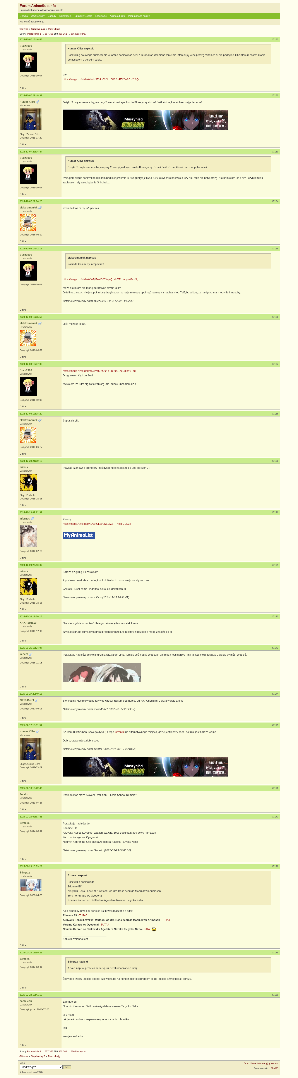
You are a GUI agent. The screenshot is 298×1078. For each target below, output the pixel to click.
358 (51, 33)
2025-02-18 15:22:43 (31, 788)
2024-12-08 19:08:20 (31, 413)
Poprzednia (33, 33)
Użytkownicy (38, 16)
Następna (80, 33)
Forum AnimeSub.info (38, 6)
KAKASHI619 (28, 622)
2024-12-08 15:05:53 (31, 317)
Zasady (52, 16)
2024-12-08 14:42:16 (31, 248)
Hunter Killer (27, 101)
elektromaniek (29, 207)
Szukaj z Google (83, 16)
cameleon (26, 1001)
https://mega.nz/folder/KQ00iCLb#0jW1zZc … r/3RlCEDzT (97, 523)
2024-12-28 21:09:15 (31, 461)
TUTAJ (83, 915)
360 (60, 33)
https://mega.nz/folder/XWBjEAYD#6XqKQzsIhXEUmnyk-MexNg (100, 279)
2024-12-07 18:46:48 (31, 39)
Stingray (25, 872)
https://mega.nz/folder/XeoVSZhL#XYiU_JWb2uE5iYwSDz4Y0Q (101, 79)
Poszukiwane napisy (139, 16)
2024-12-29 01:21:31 (31, 512)
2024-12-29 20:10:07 (31, 565)
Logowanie (101, 16)
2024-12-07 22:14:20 (31, 201)
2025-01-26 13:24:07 (31, 647)
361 (65, 33)
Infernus (25, 518)
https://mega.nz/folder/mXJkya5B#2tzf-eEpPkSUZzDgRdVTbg (99, 370)
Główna (24, 16)
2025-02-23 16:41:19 (31, 994)
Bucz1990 (26, 45)
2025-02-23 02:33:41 (31, 816)
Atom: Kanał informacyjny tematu (261, 1063)
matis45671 (27, 700)
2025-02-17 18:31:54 (31, 725)
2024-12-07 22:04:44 (31, 151)
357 (47, 33)
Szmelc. (24, 822)
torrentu (119, 732)
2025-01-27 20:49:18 (31, 693)
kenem (24, 654)
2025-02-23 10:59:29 (31, 866)
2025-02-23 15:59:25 (31, 952)
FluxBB (274, 1068)
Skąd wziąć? (38, 29)
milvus (24, 467)
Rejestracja (65, 16)
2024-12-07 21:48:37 (31, 95)
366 (73, 33)
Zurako (24, 794)
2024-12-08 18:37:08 (31, 364)
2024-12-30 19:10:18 (31, 616)
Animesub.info (117, 16)
